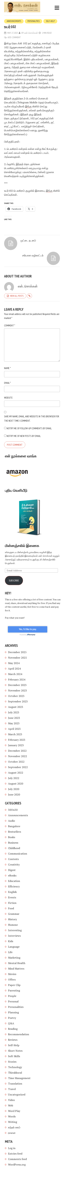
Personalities (33, 21)
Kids (10, 941)
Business (13, 842)
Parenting (14, 990)
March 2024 (15, 674)
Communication (17, 853)
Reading (13, 1029)
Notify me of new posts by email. (24, 436)
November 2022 (17, 756)
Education (14, 881)
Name (7, 368)
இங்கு (28, 106)
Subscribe (14, 580)
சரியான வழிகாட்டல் (32, 255)
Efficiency (14, 886)
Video (11, 1100)
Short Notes (15, 1051)
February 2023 (16, 740)
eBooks (12, 875)
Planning (13, 1012)
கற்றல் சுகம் (14, 1127)
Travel (12, 1089)
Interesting (15, 930)
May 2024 (14, 663)
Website (8, 397)
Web (10, 1105)
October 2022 (16, 761)
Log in (11, 1148)
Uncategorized (16, 1094)
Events (12, 897)
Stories (12, 1061)
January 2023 (16, 745)
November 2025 (17, 657)
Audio (11, 821)
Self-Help (50, 21)
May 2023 (14, 723)
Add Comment (14, 37)
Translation (15, 1083)
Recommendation (18, 1034)
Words (12, 1116)
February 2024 (16, 679)
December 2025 (17, 652)
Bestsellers (14, 831)
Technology (15, 1067)
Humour (13, 925)
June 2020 (14, 794)
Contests (13, 859)
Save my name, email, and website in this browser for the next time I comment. (31, 418)
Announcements (14, 21)
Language (14, 946)
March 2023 (15, 734)
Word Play (14, 1111)
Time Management (19, 1078)
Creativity (14, 864)
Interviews (14, 936)
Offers (12, 979)
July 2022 (13, 778)
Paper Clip (14, 985)
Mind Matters (16, 968)
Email (7, 382)
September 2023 (18, 701)
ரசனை (12, 1133)
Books (11, 837)
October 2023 (16, 696)
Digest (12, 870)
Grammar (13, 914)
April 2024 (14, 668)
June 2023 (14, 718)
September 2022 (18, 767)
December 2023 (17, 685)
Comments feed (17, 1159)
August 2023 (15, 707)
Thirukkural (15, 1072)
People (12, 996)
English (12, 892)
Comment (9, 325)
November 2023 (17, 690)
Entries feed (15, 1153)
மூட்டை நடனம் (28, 240)
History (12, 919)
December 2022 (17, 750)
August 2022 (15, 772)
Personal (13, 1001)
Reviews (12, 1040)
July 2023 (13, 712)
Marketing (14, 957)
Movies (12, 974)
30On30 (13, 810)
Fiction (12, 903)
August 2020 (15, 783)
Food (11, 908)
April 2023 (14, 729)
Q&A (11, 1023)
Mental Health (16, 963)
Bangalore (14, 826)
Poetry (12, 1018)
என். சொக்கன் (31, 32)
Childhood (14, 848)
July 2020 (13, 789)
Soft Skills (14, 1056)
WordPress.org (17, 1164)
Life (10, 952)
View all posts (16, 295)
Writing (12, 1122)
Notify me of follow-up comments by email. (29, 428)
